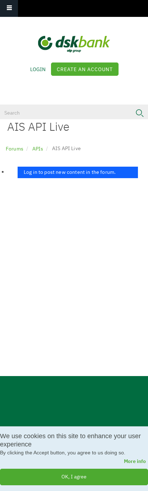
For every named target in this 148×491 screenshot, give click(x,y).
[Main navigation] (9, 8)
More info (135, 461)
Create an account (85, 69)
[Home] (74, 38)
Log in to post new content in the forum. (69, 172)
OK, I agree (74, 476)
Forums (14, 149)
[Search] (139, 113)
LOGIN (38, 69)
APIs (37, 149)
